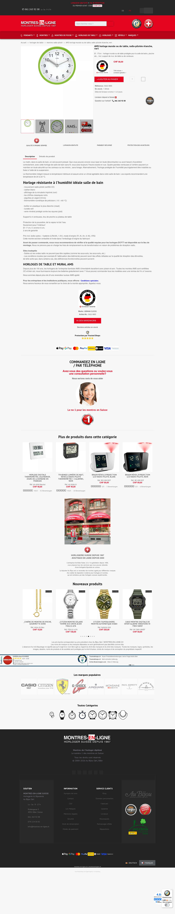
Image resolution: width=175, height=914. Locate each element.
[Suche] (110, 23)
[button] (23, 82)
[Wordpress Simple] (74, 772)
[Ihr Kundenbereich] (136, 10)
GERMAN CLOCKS (90, 311)
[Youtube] (101, 772)
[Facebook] (79, 772)
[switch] (167, 905)
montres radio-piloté (54, 42)
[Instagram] (85, 772)
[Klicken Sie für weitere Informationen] (87, 660)
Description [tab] (30, 156)
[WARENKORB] (148, 11)
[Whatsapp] (96, 772)
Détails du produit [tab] (47, 156)
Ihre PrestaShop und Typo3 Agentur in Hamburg (87, 871)
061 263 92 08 (120, 101)
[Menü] (171, 890)
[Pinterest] (90, 772)
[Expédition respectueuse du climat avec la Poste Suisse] (138, 826)
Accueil (23, 42)
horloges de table (36, 42)
